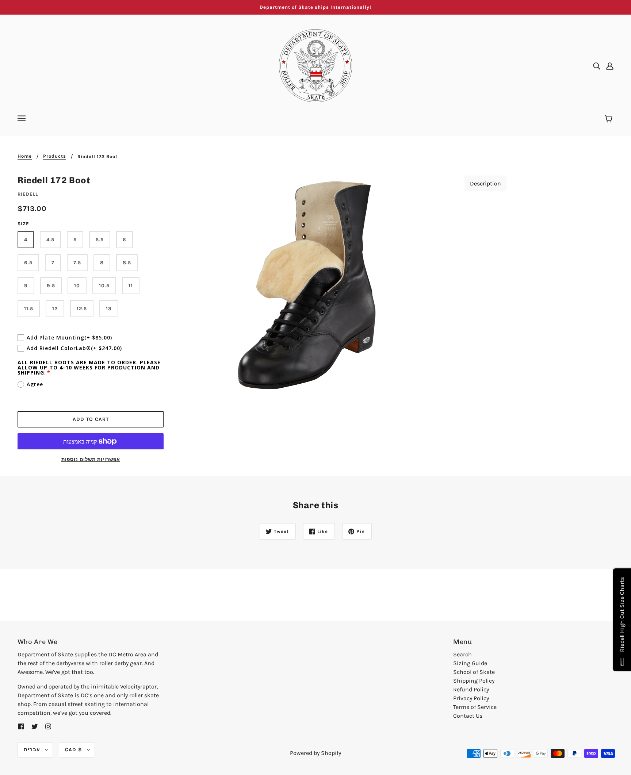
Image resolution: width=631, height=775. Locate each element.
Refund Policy (471, 689)
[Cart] (609, 119)
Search (462, 654)
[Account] (609, 65)
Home (25, 156)
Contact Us (467, 715)
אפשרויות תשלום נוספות (90, 459)
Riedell (28, 194)
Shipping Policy (473, 680)
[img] (596, 65)
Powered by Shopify (315, 752)
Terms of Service (475, 706)
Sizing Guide (470, 663)
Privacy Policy (471, 698)
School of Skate (474, 671)
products (54, 156)
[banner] (315, 65)
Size (23, 223)
